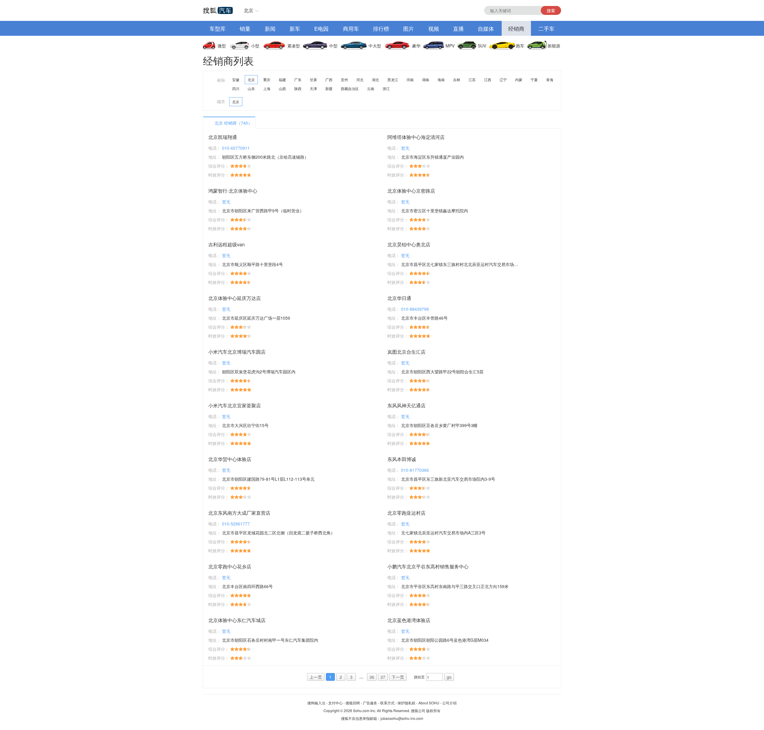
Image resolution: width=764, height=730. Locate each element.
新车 (294, 28)
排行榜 (381, 28)
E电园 (321, 28)
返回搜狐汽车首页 (218, 10)
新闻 (270, 28)
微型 (222, 46)
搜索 (551, 10)
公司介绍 (449, 702)
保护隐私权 (406, 702)
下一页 (398, 677)
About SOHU (428, 702)
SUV (482, 46)
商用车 (351, 28)
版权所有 (433, 710)
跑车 (520, 46)
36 (371, 677)
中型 (333, 46)
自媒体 (486, 28)
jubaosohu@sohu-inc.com (402, 718)
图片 (408, 28)
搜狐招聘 (353, 702)
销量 (245, 28)
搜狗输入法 (316, 702)
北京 (248, 10)
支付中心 (335, 702)
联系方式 (387, 702)
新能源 (554, 46)
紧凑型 (293, 46)
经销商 (516, 28)
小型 (255, 46)
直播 (458, 28)
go (449, 677)
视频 (433, 28)
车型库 (218, 28)
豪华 (416, 46)
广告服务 (370, 702)
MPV (450, 46)
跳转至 (419, 676)
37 (383, 677)
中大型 (375, 46)
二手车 (546, 28)
